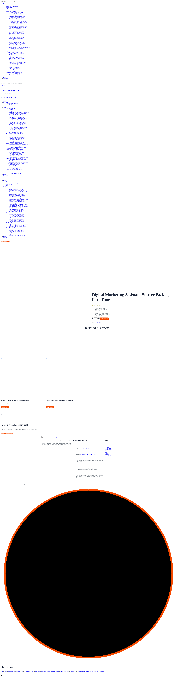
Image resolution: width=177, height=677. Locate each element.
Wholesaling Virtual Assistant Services (17, 49)
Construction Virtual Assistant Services (17, 16)
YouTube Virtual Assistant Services (16, 44)
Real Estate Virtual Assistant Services (14, 46)
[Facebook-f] (43, 450)
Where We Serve (9, 7)
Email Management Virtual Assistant (16, 19)
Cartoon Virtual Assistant (14, 68)
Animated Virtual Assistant (14, 69)
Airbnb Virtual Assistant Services (16, 12)
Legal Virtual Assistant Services (15, 32)
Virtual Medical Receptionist (15, 76)
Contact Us (5, 78)
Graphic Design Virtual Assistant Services (15, 66)
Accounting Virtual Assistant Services (14, 61)
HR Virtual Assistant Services (15, 34)
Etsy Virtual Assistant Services (15, 57)
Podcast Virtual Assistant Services (16, 23)
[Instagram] (54, 450)
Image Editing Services (14, 71)
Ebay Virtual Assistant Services (15, 56)
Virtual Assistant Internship (12, 6)
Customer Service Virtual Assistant (16, 17)
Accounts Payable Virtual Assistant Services (18, 64)
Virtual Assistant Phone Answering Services (18, 29)
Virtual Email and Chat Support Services (17, 21)
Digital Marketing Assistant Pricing (104, 322)
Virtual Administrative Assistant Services (17, 27)
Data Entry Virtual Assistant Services (17, 18)
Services (5, 10)
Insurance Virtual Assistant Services (16, 33)
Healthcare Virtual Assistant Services (14, 72)
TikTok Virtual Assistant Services (16, 38)
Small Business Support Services (16, 28)
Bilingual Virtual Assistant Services (16, 13)
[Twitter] (47, 450)
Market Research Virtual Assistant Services (18, 22)
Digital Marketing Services (12, 51)
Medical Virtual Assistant (14, 74)
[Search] (14, 1)
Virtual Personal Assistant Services (16, 31)
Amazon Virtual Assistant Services (16, 53)
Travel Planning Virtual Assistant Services (18, 26)
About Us (5, 5)
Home (4, 3)
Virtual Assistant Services (11, 11)
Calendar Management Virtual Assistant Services (19, 14)
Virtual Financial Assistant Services (16, 63)
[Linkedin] (58, 450)
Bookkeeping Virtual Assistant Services (17, 62)
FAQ (7, 8)
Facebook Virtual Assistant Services (16, 39)
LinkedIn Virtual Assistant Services (16, 41)
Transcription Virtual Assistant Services (17, 24)
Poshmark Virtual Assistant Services (16, 58)
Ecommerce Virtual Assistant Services (14, 52)
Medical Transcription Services (15, 73)
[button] (88, 178)
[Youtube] (50, 450)
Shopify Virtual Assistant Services (16, 54)
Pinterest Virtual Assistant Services (16, 42)
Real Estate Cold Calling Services (16, 48)
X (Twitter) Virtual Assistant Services (17, 43)
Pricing (4, 77)
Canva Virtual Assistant (14, 67)
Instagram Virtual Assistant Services (16, 37)
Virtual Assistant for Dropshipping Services (18, 59)
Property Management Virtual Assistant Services (19, 47)
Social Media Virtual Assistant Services (14, 36)
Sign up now (104, 318)
